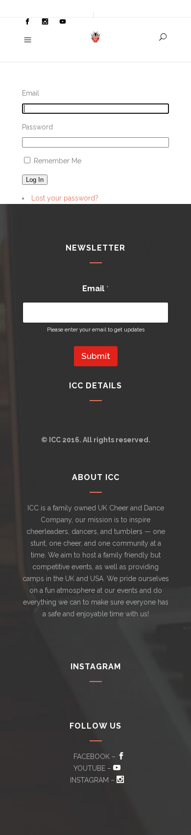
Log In (35, 179)
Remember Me (57, 161)
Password (37, 127)
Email (30, 93)
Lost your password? (64, 198)
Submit (95, 356)
